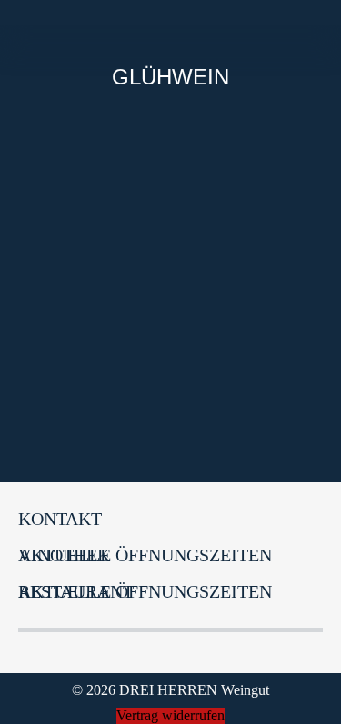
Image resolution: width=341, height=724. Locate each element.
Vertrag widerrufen (170, 715)
